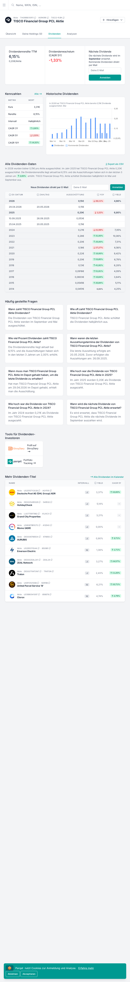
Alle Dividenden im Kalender (108, 477)
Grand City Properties (29, 516)
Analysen (72, 33)
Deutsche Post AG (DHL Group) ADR (36, 493)
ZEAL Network (25, 562)
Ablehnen (13, 974)
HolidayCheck (24, 505)
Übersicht (11, 33)
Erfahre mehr (86, 968)
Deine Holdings (32, 33)
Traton (20, 574)
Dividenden (55, 33)
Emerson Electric (26, 551)
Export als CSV (115, 164)
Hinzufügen (113, 19)
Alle (36, 93)
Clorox (20, 597)
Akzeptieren (29, 974)
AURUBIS (22, 539)
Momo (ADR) (24, 528)
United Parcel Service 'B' (30, 585)
